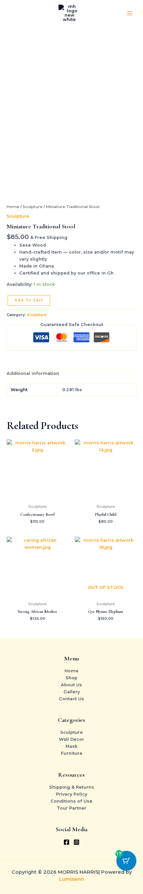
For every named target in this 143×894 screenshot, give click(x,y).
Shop (71, 677)
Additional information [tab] (33, 373)
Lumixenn (71, 879)
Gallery (72, 691)
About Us (71, 684)
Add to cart (29, 300)
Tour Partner (71, 808)
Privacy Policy (71, 794)
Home (13, 206)
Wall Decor (71, 739)
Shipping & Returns (71, 787)
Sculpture (33, 206)
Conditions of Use (71, 801)
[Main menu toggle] (129, 13)
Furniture (71, 753)
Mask (71, 746)
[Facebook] (67, 842)
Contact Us (71, 698)
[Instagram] (76, 842)
